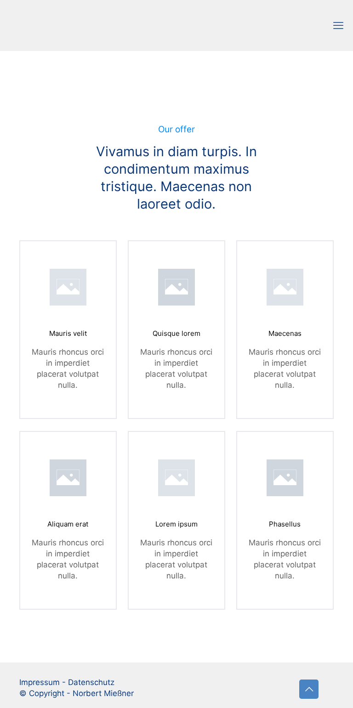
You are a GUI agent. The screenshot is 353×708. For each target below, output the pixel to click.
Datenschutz (91, 682)
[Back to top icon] (309, 689)
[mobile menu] (338, 25)
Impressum (39, 682)
